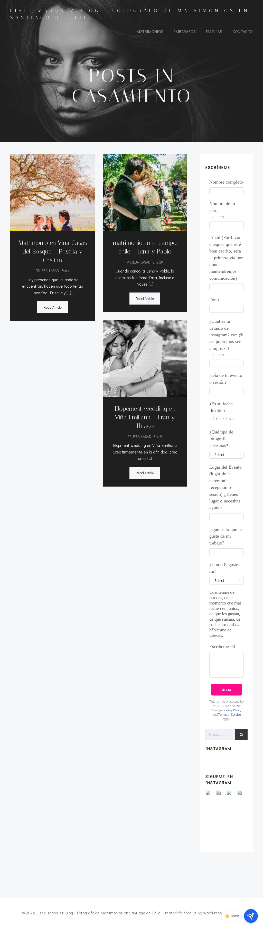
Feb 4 (65, 270)
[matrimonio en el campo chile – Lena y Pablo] (145, 192)
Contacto (242, 31)
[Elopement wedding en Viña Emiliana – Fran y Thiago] (145, 357)
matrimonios (150, 31)
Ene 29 (158, 262)
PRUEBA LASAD (47, 270)
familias (214, 31)
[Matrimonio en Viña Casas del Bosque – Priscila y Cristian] (52, 192)
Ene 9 (158, 436)
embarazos (185, 31)
